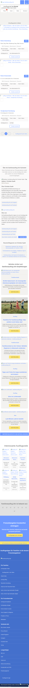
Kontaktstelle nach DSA (6, 667)
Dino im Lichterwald (14, 396)
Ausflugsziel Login (6, 677)
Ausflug (15, 316)
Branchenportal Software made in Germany (10, 684)
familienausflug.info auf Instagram (9, 202)
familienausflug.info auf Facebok (9, 231)
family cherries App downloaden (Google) (9, 590)
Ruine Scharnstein (6, 75)
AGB (2, 656)
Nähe (17, 10)
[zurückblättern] (3, 32)
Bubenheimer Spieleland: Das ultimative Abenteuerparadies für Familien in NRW (14, 247)
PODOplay (6, 477)
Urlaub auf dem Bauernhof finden (8, 586)
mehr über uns (23, 237)
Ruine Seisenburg (6, 40)
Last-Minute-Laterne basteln (14, 419)
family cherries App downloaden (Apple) (9, 593)
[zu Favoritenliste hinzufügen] (1, 26)
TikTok (2, 645)
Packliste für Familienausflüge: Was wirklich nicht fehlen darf (14, 321)
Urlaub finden (4, 576)
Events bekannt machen (6, 608)
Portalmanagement (5, 670)
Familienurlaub (15, 277)
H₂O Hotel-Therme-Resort (23, 459)
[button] (2, 133)
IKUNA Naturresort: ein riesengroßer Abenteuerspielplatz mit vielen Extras (14, 282)
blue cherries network (5, 627)
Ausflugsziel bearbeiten (6, 601)
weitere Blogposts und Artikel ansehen (15, 434)
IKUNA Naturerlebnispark (14, 478)
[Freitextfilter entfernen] (22, 2)
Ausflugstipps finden (5, 568)
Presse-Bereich (4, 631)
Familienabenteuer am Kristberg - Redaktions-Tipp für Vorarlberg (14, 251)
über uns (3, 653)
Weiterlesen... (15, 291)
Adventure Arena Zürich (6, 458)
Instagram (3, 638)
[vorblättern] (25, 32)
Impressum (3, 660)
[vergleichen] (1, 30)
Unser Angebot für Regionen (7, 612)
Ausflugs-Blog (4, 579)
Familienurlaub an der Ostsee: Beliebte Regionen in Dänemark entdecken (14, 347)
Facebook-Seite (4, 641)
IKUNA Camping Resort (23, 479)
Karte (11, 10)
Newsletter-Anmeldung (6, 583)
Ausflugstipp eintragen (5, 605)
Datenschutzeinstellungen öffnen (18, 543)
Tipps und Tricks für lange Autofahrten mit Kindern (14, 373)
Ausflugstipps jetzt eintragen (15, 535)
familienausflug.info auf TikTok (8, 234)
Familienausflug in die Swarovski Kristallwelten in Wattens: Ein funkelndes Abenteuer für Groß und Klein (14, 255)
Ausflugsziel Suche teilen (21, 133)
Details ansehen (15, 56)
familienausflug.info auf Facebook (9, 205)
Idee (15, 415)
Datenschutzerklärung (5, 663)
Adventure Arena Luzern (14, 459)
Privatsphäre (6, 543)
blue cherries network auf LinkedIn (9, 237)
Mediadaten (3, 619)
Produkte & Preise (5, 615)
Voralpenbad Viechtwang (8, 111)
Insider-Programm (5, 634)
